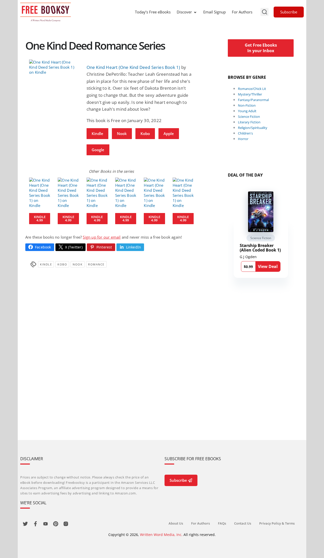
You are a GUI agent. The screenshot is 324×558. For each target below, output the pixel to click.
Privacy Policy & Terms (277, 523)
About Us (176, 523)
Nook (122, 133)
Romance (96, 264)
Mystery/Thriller (250, 94)
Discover (184, 11)
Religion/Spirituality (252, 127)
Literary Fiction (249, 122)
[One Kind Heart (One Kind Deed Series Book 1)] (54, 67)
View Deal (268, 266)
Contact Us (242, 523)
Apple (169, 133)
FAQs (222, 523)
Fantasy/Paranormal (253, 100)
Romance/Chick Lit (252, 88)
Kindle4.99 (40, 218)
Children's (245, 133)
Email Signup (214, 11)
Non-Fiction (247, 105)
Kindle (97, 133)
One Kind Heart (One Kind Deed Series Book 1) (133, 67)
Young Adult (247, 111)
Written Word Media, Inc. (161, 534)
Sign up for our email (101, 237)
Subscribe (288, 11)
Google (98, 149)
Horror (243, 139)
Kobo (145, 133)
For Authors (242, 11)
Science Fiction (249, 116)
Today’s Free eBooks (153, 11)
